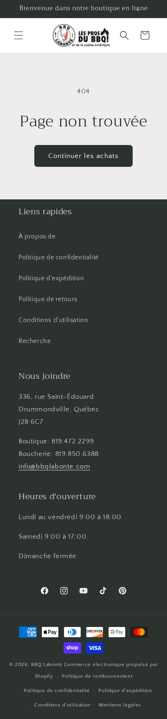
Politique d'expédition (51, 278)
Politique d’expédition (125, 690)
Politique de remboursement (97, 676)
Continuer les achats (83, 156)
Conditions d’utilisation (62, 705)
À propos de (37, 236)
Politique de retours (48, 299)
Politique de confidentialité (59, 257)
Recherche (35, 341)
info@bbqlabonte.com (54, 466)
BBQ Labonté (47, 664)
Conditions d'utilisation (53, 320)
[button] (18, 35)
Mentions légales (120, 705)
